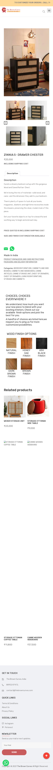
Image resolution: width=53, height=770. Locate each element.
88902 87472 (12, 685)
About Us (6, 707)
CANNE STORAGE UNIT (22, 274)
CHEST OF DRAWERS (40, 274)
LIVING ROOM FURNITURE (31, 276)
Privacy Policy (8, 711)
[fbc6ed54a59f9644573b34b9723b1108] (26, 62)
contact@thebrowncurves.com (19, 690)
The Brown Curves (24, 766)
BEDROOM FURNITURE (23, 268)
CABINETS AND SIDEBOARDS (23, 271)
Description (12, 173)
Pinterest (8, 727)
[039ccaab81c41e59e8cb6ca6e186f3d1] (37, 136)
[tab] (12, 173)
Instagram (9, 723)
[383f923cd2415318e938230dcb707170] (15, 136)
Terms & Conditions (10, 703)
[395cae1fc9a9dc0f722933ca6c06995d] (37, 110)
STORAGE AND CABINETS (14, 279)
